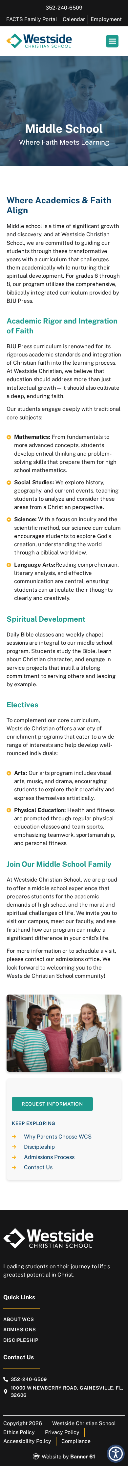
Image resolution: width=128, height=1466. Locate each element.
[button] (112, 41)
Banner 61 (82, 1456)
